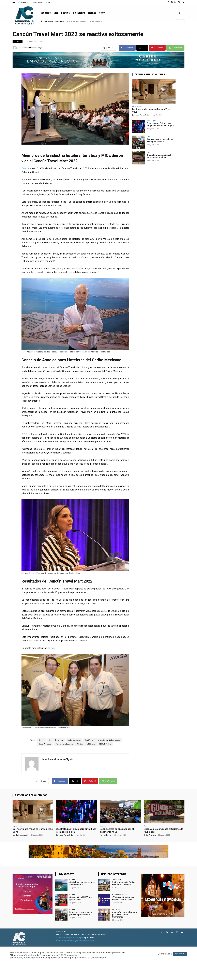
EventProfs (89, 740)
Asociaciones (117, 909)
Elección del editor (119, 894)
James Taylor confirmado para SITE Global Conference (124, 914)
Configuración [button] (165, 953)
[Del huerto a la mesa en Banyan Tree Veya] (154, 91)
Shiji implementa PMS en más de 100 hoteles (124, 883)
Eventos (17, 41)
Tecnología (151, 120)
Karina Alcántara (106, 835)
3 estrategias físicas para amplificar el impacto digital (160, 124)
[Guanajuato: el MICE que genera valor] (61, 900)
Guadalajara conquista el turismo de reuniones (85, 21)
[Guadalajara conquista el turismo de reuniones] (138, 157)
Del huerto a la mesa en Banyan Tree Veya (33, 830)
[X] (179, 2)
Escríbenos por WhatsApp (71, 937)
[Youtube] (182, 2)
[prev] (178, 21)
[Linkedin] (175, 2)
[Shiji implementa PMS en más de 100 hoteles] (104, 885)
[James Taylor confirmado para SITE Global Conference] (104, 915)
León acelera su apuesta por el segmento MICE (160, 140)
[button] (180, 13)
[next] (182, 21)
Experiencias (137, 106)
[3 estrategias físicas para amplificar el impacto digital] (138, 126)
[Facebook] (168, 2)
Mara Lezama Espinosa (64, 744)
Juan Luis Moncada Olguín (32, 48)
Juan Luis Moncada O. (140, 115)
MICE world (91, 744)
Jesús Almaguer (45, 744)
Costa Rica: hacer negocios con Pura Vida (82, 883)
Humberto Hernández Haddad (108, 740)
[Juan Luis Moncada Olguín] (15, 48)
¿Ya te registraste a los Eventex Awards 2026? (123, 898)
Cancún (25, 168)
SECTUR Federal (105, 744)
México (80, 744)
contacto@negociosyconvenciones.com (75, 940)
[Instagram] (171, 2)
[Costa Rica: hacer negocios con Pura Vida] (61, 885)
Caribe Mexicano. (74, 740)
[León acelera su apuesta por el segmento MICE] (138, 142)
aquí (53, 648)
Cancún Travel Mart (56, 740)
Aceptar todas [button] (180, 954)
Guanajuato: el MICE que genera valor (80, 898)
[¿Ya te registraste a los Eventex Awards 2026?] (104, 900)
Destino (150, 136)
